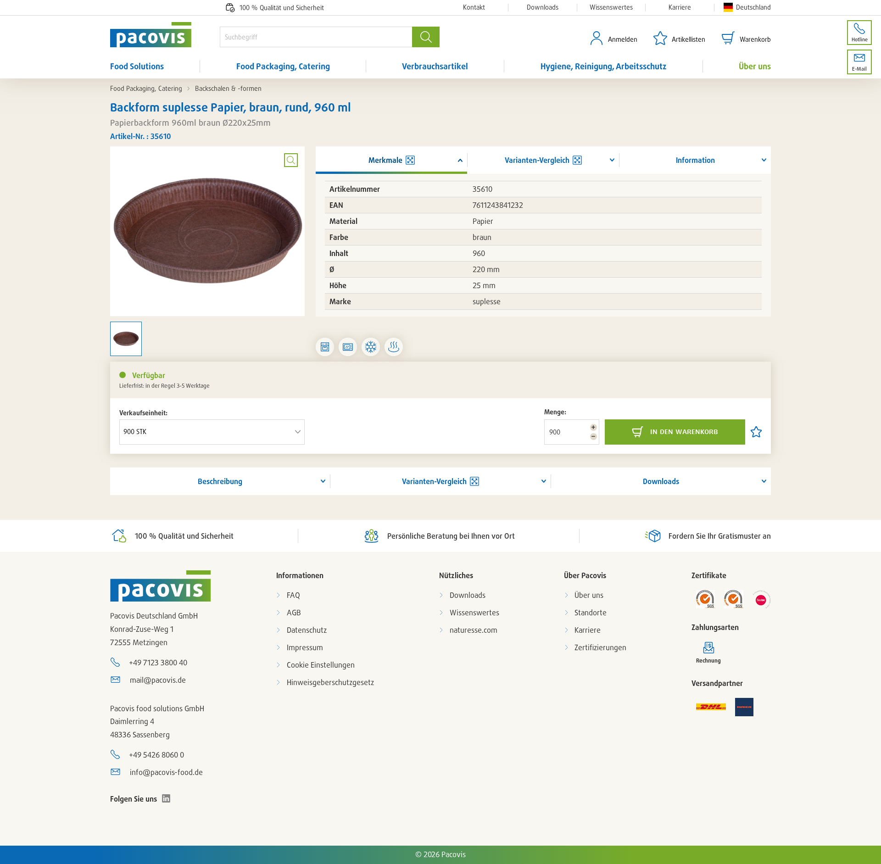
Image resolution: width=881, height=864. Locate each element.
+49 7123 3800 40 (158, 662)
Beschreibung (220, 481)
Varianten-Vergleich (434, 481)
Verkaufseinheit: (143, 413)
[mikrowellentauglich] (348, 347)
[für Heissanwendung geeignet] (394, 347)
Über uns (755, 66)
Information (695, 160)
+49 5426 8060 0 (156, 754)
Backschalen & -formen (228, 88)
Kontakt (474, 7)
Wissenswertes (611, 7)
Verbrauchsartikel (435, 66)
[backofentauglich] (325, 347)
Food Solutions (137, 66)
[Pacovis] (165, 34)
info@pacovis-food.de (166, 772)
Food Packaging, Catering (283, 66)
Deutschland (753, 7)
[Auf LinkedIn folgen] (166, 798)
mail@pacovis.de (158, 680)
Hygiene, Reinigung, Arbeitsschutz (604, 66)
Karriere (680, 7)
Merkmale (385, 160)
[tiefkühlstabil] (371, 347)
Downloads (542, 7)
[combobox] (316, 37)
